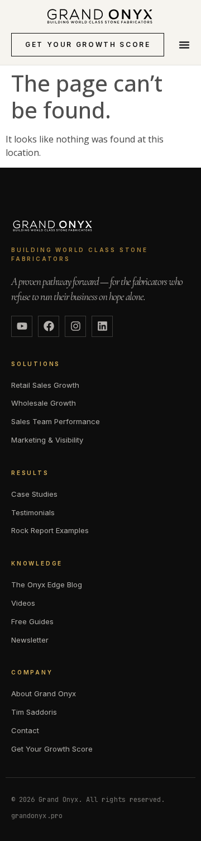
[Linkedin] (102, 326)
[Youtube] (21, 326)
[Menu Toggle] (184, 44)
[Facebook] (48, 326)
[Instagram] (75, 326)
